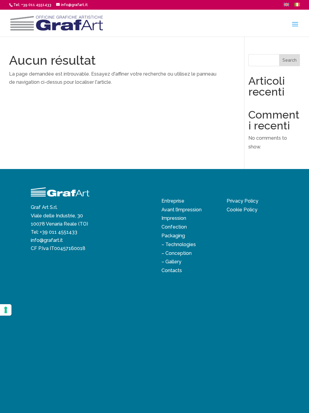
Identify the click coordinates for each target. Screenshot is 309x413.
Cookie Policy (242, 210)
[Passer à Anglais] (286, 6)
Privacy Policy (242, 201)
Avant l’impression (181, 210)
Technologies (180, 244)
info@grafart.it (47, 240)
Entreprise (172, 201)
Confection (174, 227)
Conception (178, 253)
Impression (173, 218)
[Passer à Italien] (297, 6)
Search (289, 60)
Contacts (171, 270)
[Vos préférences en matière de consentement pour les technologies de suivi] (5, 310)
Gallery (173, 262)
